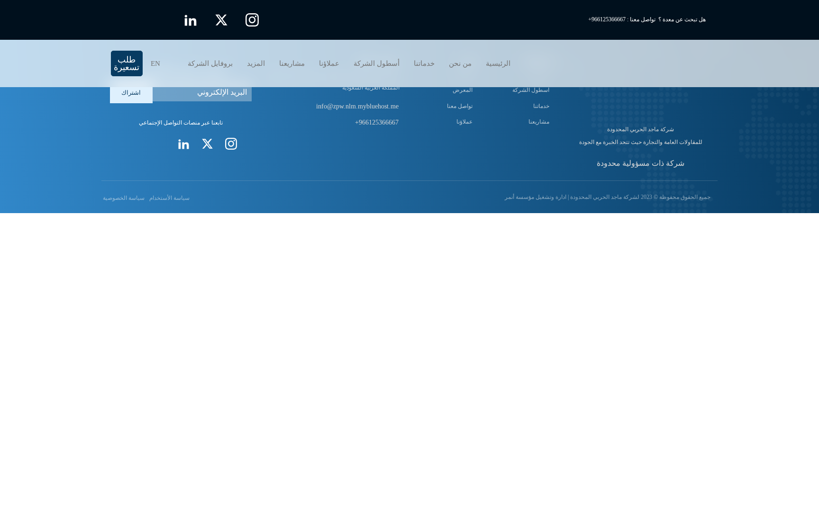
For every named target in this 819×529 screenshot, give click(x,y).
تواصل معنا (460, 106)
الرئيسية (498, 63)
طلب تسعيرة (126, 63)
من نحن (460, 63)
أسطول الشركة (377, 63)
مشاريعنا (292, 63)
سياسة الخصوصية (123, 198)
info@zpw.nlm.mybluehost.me (357, 106)
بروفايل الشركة (210, 63)
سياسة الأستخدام (169, 198)
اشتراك (131, 92)
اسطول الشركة (530, 90)
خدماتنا (424, 63)
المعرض (463, 90)
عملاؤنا (329, 63)
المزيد (256, 63)
